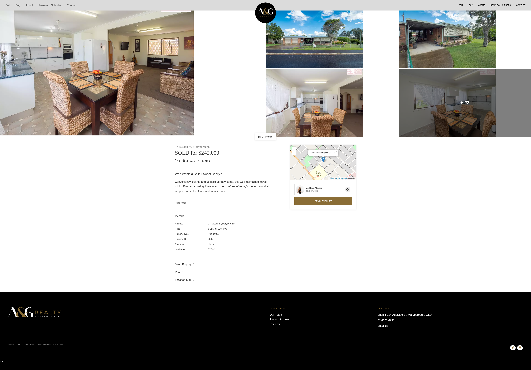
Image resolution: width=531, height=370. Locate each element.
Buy (17, 5)
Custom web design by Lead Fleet (49, 344)
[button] (179, 272)
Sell (8, 5)
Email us (383, 325)
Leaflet (331, 178)
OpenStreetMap (341, 178)
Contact (71, 5)
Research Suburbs (49, 5)
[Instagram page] (520, 347)
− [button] (294, 153)
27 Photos (267, 136)
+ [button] (294, 149)
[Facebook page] (513, 347)
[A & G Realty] (265, 4)
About (29, 5)
